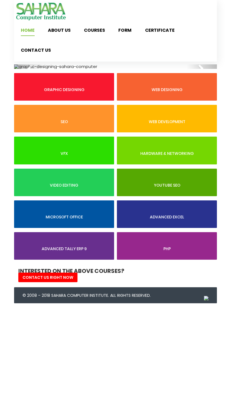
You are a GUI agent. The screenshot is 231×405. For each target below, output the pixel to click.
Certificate (160, 30)
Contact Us (36, 50)
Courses (94, 30)
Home (28, 30)
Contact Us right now (48, 277)
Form (125, 30)
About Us (59, 30)
